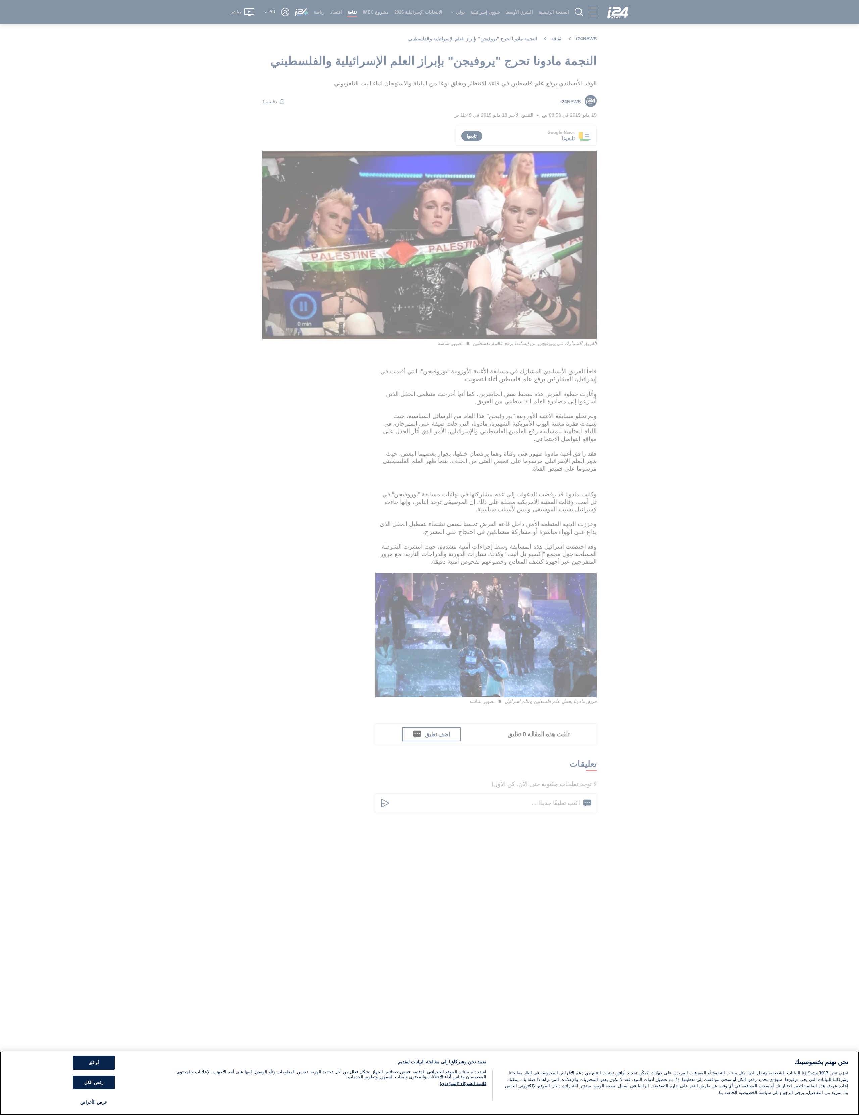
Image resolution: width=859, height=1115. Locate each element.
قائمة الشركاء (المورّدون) (463, 1083)
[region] (429, 1083)
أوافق (94, 1062)
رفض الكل (93, 1082)
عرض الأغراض (93, 1102)
